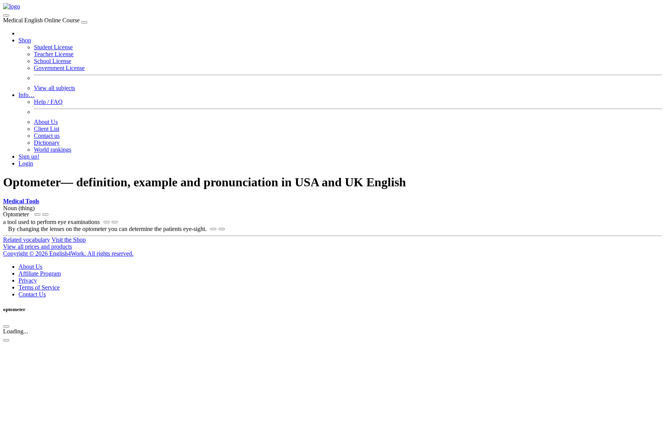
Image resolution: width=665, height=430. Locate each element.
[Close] (84, 22)
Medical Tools (21, 201)
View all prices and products (37, 246)
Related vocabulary (26, 239)
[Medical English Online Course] (11, 6)
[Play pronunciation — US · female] (37, 214)
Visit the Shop (69, 239)
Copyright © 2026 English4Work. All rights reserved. (68, 253)
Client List (46, 128)
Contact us (47, 135)
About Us (46, 122)
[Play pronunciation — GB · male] (45, 214)
